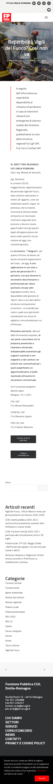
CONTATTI (13, 738)
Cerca (8, 482)
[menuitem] (21, 3)
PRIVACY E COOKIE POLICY (25, 743)
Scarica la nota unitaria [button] (23, 439)
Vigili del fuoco (33, 61)
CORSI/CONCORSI (18, 730)
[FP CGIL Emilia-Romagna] (6, 17)
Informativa (41, 770)
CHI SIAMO (13, 717)
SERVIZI (11, 726)
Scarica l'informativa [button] (23, 454)
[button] (46, 17)
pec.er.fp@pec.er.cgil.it (17, 709)
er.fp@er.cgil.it (22, 706)
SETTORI (12, 722)
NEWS (10, 734)
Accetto (42, 778)
